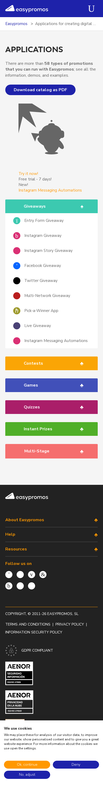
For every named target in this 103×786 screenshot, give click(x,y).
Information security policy (33, 632)
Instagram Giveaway (43, 235)
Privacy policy (69, 624)
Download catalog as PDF (40, 90)
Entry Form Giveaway (44, 220)
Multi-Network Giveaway (47, 295)
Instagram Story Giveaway (48, 250)
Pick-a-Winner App (41, 310)
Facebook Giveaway (42, 265)
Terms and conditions (27, 624)
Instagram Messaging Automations (56, 340)
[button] (47, 206)
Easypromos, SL (62, 613)
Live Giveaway (37, 325)
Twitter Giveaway (41, 280)
